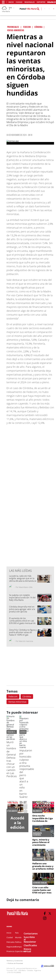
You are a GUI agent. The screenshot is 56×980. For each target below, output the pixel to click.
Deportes (41, 2)
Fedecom (12, 696)
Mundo (18, 937)
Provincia (10, 951)
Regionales (29, 2)
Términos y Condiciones (15, 961)
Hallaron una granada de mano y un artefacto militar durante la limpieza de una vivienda (43, 868)
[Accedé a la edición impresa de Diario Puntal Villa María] (17, 807)
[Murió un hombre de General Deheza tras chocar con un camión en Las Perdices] (11, 739)
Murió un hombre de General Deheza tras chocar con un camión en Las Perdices (12, 759)
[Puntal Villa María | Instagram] (44, 918)
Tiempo (18, 946)
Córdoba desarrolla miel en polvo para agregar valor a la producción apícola (22, 609)
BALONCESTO (37, 811)
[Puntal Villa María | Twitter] (49, 913)
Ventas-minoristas (17, 701)
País (17, 933)
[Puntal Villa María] (17, 915)
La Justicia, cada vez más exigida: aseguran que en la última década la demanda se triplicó (22, 579)
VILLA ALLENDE (38, 859)
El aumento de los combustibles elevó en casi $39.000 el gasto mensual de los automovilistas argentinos (22, 622)
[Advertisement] (30, 512)
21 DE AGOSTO (12, 811)
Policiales (11, 942)
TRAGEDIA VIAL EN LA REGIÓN (16, 732)
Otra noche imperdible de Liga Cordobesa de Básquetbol (42, 819)
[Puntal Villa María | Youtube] (53, 9)
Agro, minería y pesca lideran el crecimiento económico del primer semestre (41, 845)
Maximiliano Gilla (25, 587)
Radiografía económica (37, 834)
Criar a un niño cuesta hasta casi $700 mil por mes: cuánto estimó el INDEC (42, 892)
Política (18, 942)
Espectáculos (20, 951)
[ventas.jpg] (30, 142)
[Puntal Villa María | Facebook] (44, 913)
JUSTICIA (23, 732)
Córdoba (27, 696)
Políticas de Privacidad (15, 963)
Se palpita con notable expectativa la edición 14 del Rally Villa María (22, 597)
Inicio (11, 2)
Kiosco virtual (27, 950)
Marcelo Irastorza (26, 641)
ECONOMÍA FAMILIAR (40, 883)
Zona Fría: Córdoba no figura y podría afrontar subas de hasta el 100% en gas (23, 632)
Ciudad (19, 2)
